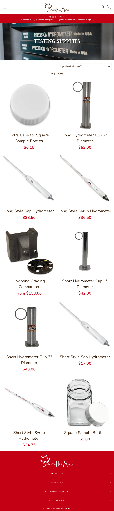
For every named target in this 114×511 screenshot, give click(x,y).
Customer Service (57, 492)
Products (57, 473)
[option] (57, 18)
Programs (56, 482)
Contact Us (57, 500)
